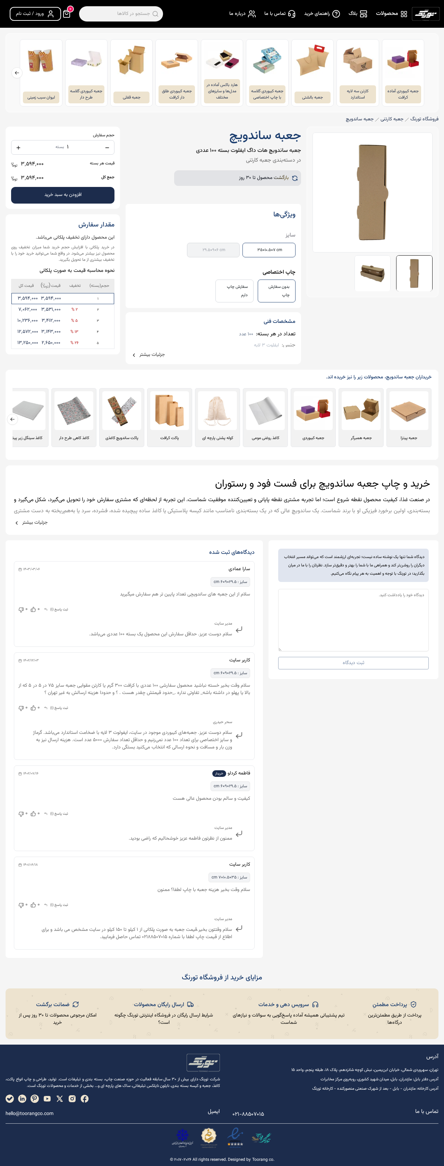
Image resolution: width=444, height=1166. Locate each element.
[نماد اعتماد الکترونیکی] (235, 1138)
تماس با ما (274, 14)
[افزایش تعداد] (18, 147)
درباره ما (237, 14)
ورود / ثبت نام (30, 14)
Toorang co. (263, 1160)
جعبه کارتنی (392, 119)
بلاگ (353, 14)
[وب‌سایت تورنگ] (261, 1138)
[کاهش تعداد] (107, 147)
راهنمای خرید (317, 14)
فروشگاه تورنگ (424, 119)
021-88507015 (248, 1114)
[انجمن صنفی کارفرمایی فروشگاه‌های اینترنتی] (182, 1138)
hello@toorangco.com (29, 1114)
